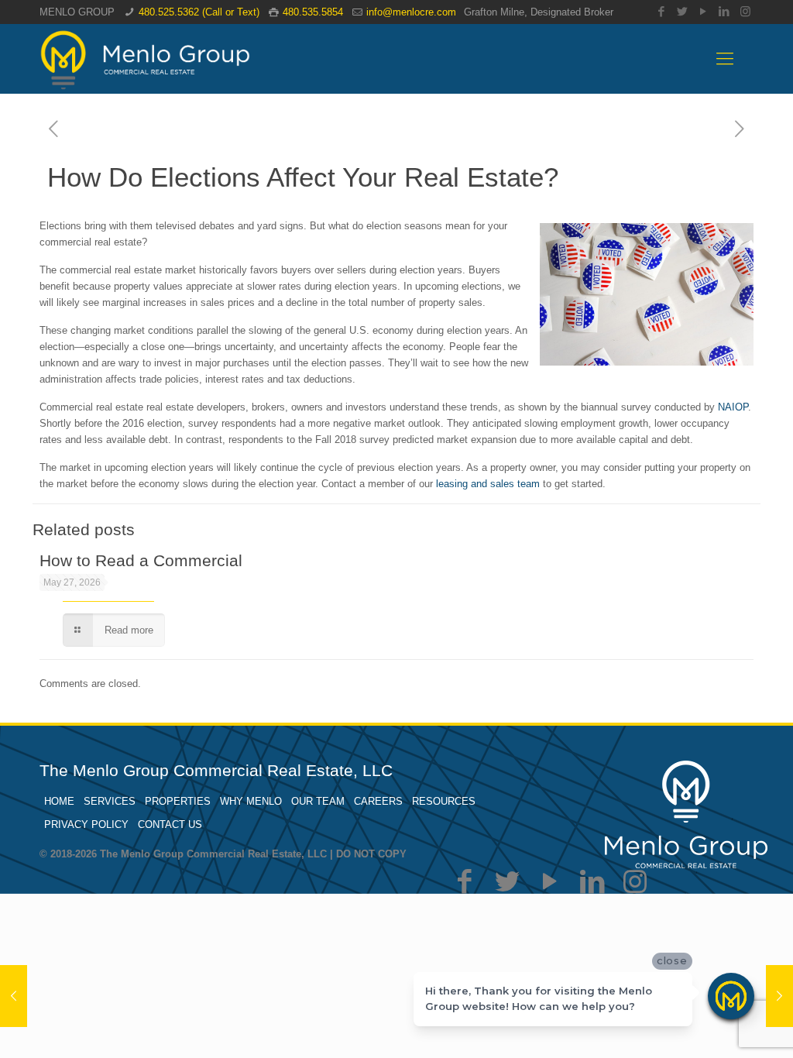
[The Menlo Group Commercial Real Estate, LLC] (144, 59)
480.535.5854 (313, 12)
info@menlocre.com (411, 12)
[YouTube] (703, 11)
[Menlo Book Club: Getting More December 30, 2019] (779, 996)
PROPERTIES (178, 801)
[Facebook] (662, 11)
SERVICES (110, 801)
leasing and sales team (488, 483)
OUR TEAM (318, 801)
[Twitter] (683, 11)
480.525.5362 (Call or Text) (199, 12)
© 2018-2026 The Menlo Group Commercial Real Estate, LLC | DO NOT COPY (223, 854)
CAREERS (378, 801)
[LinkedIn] (724, 11)
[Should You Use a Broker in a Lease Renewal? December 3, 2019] (13, 996)
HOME (59, 801)
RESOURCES (443, 801)
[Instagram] (745, 11)
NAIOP (733, 407)
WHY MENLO (251, 801)
